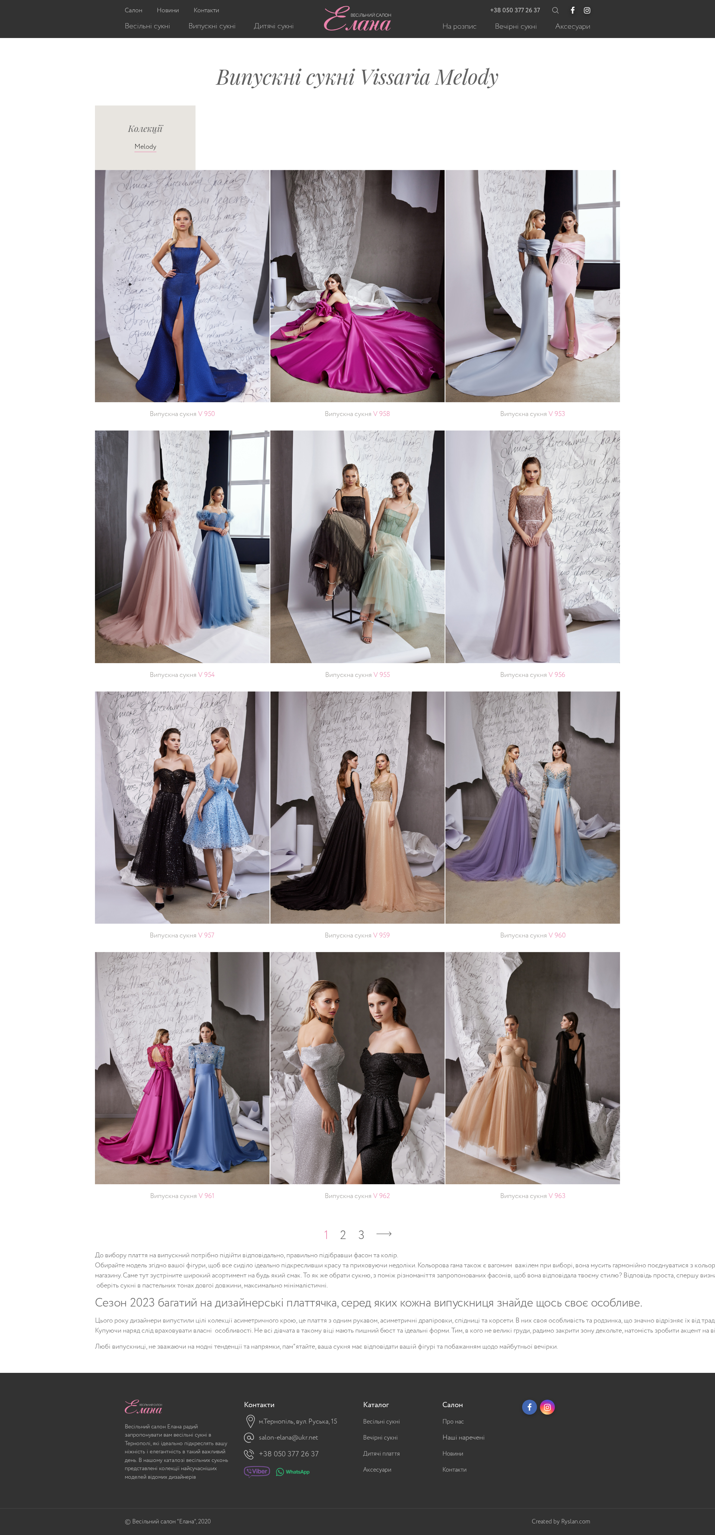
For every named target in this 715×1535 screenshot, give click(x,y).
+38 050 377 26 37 (515, 10)
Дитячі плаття (381, 1454)
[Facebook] (573, 10)
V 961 (182, 1196)
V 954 (182, 675)
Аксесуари (377, 1470)
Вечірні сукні (380, 1438)
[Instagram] (587, 10)
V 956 (532, 675)
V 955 (357, 675)
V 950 (182, 414)
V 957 (182, 935)
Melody (145, 147)
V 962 (357, 1196)
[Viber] (257, 1474)
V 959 (357, 935)
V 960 (533, 935)
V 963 (533, 1196)
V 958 (357, 414)
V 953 (532, 414)
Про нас (453, 1422)
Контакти (454, 1470)
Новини (452, 1454)
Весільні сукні (381, 1422)
